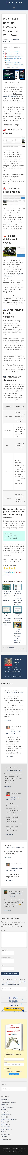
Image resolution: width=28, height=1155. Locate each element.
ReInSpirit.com (15, 1148)
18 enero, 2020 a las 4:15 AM (13, 770)
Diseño (3, 1104)
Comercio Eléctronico (7, 1102)
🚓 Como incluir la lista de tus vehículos (13, 59)
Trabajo (3, 1136)
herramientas (5, 1114)
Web (2, 965)
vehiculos (23, 649)
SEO (2, 1132)
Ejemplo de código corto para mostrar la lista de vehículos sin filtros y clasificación (15, 65)
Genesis (3, 1109)
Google (3, 1112)
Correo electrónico (8, 958)
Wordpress (11, 647)
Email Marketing (6, 1107)
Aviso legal (17, 1150)
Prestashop (4, 1124)
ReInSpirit (14, 3)
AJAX (9, 224)
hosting (3, 1117)
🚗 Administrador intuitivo (12, 52)
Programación (5, 1127)
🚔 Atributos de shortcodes (12, 62)
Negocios (4, 1122)
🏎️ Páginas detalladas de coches (13, 56)
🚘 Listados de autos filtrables (13, 54)
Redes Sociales (5, 1129)
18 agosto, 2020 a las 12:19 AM (14, 848)
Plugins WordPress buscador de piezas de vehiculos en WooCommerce (7, 619)
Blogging (4, 1100)
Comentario (5, 930)
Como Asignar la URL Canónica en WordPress (17, 617)
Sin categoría (5, 1134)
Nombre (4, 950)
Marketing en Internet (7, 1119)
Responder (7, 720)
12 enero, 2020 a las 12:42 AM (13, 692)
